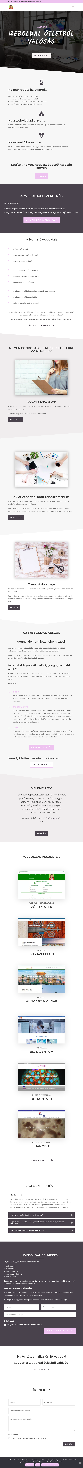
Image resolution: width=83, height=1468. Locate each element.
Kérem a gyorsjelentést (41, 325)
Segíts (41, 176)
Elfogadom (29, 1465)
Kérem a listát (41, 747)
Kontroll (15, 420)
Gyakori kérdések (41, 765)
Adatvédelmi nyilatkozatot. (31, 1325)
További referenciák (41, 1160)
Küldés (69, 1444)
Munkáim (41, 833)
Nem (37, 1465)
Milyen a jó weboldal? (42, 220)
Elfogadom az (25, 1325)
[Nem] (80, 1463)
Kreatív (14, 608)
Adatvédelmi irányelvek (50, 1465)
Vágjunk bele (41, 1370)
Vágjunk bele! (41, 56)
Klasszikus (16, 517)
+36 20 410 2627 (15, 1)
